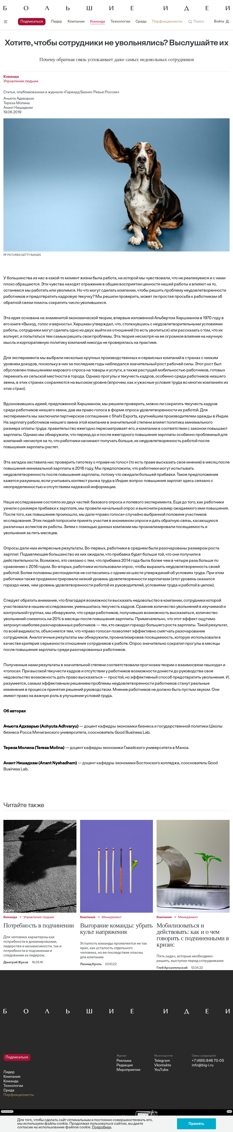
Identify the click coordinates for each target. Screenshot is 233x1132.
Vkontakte (162, 1065)
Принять (196, 1124)
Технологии (120, 21)
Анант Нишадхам (18, 108)
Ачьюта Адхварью (18, 99)
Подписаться (31, 21)
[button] (196, 21)
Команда (97, 21)
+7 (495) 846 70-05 (208, 1061)
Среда (141, 21)
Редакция (124, 1065)
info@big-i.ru (202, 1065)
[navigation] (100, 21)
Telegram (162, 1061)
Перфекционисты (167, 21)
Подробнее (101, 1127)
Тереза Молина (16, 103)
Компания (76, 21)
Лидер (56, 21)
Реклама (124, 1061)
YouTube (161, 1070)
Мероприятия (128, 1070)
